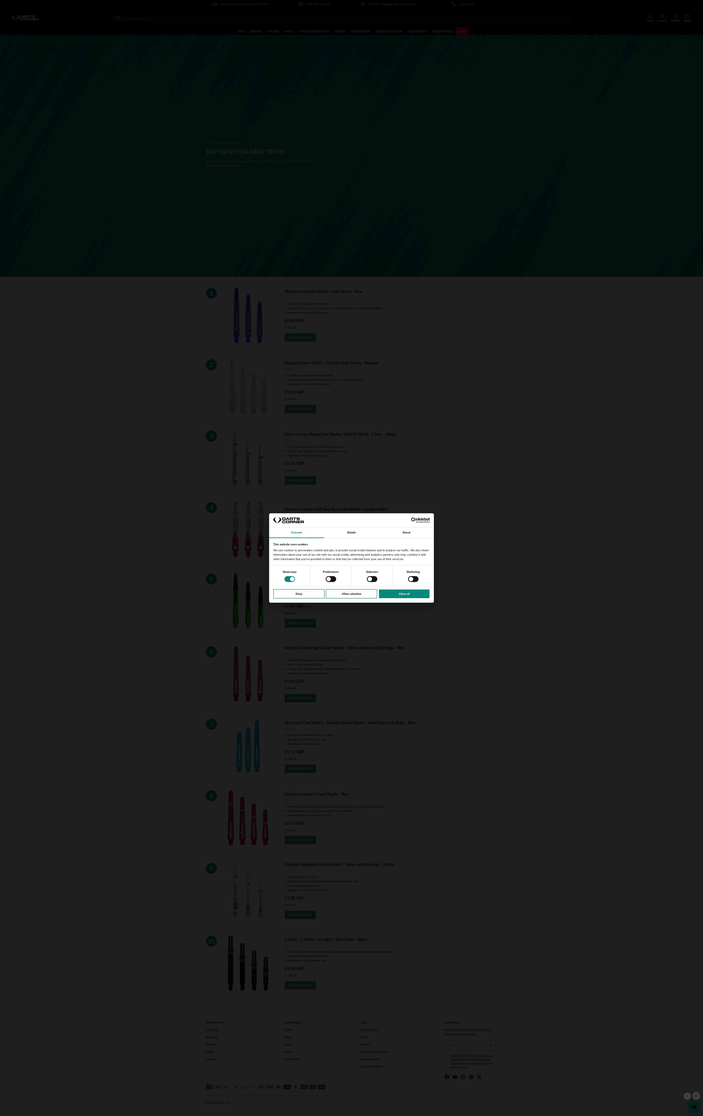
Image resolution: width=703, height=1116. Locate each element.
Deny (299, 593)
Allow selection (351, 593)
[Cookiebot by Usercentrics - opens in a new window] (414, 520)
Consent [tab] (296, 532)
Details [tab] (351, 532)
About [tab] (406, 532)
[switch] (331, 579)
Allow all (404, 593)
